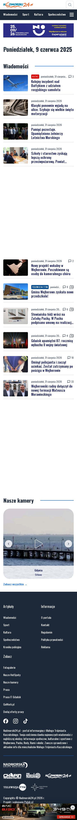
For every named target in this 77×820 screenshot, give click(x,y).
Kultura (38, 14)
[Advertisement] (38, 212)
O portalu (46, 617)
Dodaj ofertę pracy (13, 712)
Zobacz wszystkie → (15, 584)
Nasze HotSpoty (11, 675)
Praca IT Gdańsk (12, 697)
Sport (25, 14)
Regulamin (46, 632)
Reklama (45, 647)
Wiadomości (10, 14)
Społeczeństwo (57, 14)
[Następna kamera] (68, 543)
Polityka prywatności (52, 640)
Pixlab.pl (28, 802)
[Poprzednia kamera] (8, 543)
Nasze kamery (10, 682)
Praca (6, 690)
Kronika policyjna (12, 647)
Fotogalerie (9, 667)
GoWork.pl (8, 704)
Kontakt (45, 625)
